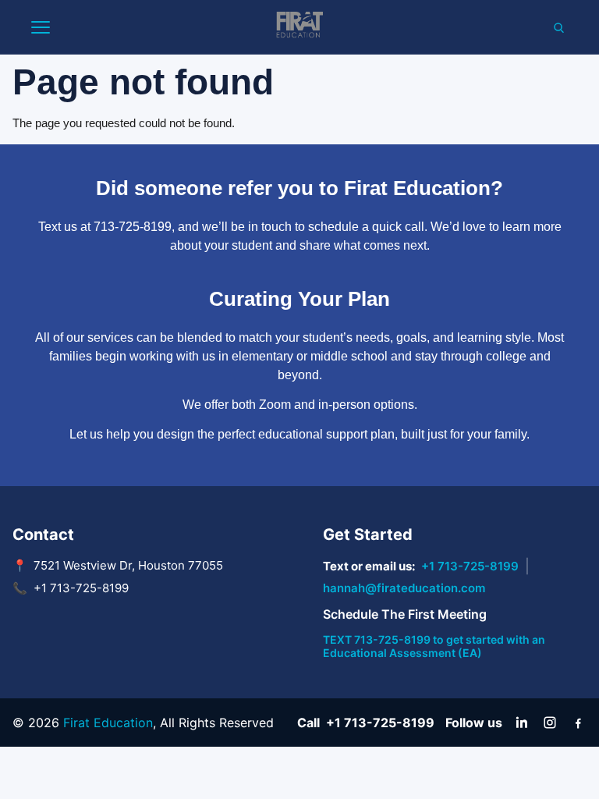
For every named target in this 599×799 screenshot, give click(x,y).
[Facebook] (578, 722)
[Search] (558, 27)
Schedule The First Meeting (405, 614)
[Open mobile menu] (40, 27)
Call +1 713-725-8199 (365, 722)
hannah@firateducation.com (404, 588)
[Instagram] (549, 722)
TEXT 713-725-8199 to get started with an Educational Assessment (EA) (434, 646)
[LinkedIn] (521, 722)
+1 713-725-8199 (470, 566)
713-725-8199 (133, 226)
